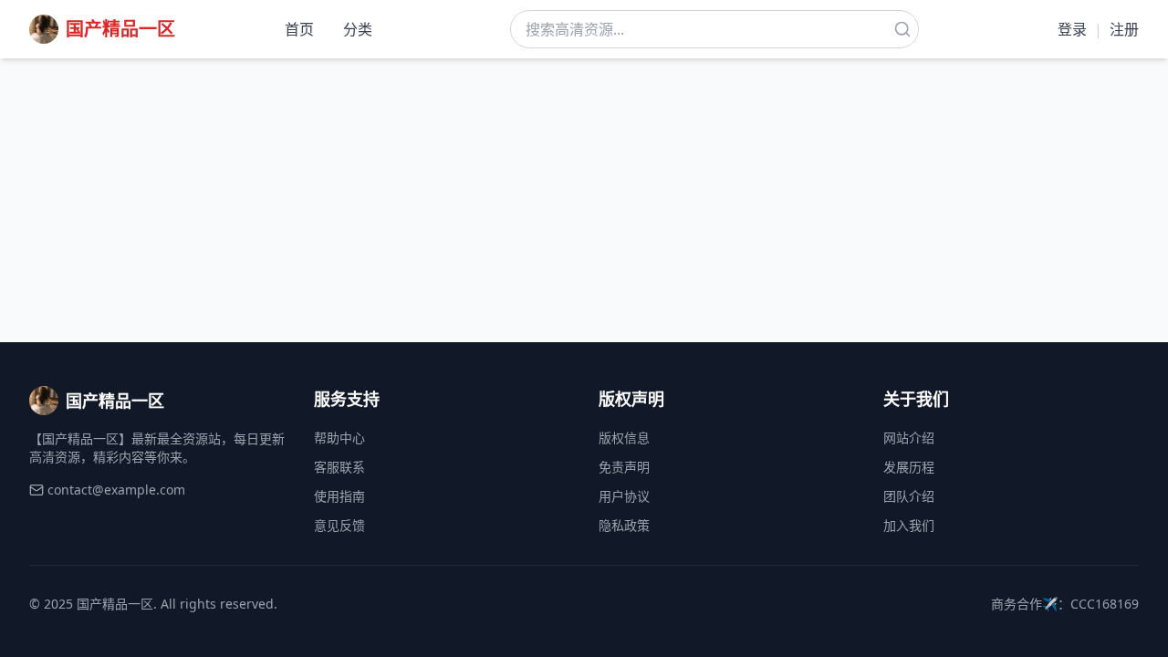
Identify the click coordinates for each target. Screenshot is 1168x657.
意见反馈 (339, 525)
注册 (1124, 29)
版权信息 (624, 437)
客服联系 (339, 466)
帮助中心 (339, 437)
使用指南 (339, 496)
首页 (299, 29)
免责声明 (624, 466)
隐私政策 (624, 525)
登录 (1072, 29)
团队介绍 (908, 496)
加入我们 (908, 525)
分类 (357, 29)
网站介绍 (908, 437)
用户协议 (624, 496)
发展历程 (908, 466)
